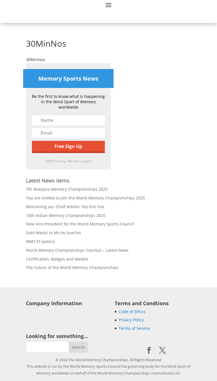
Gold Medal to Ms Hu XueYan (53, 232)
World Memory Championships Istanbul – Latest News (77, 250)
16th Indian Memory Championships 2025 (65, 215)
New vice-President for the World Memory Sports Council (80, 224)
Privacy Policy (131, 319)
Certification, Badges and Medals (57, 259)
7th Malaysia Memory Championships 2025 (67, 189)
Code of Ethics (132, 311)
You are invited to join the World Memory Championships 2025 (85, 198)
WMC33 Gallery (40, 241)
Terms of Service (134, 328)
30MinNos (35, 59)
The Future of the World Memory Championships (72, 267)
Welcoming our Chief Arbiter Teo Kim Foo (65, 206)
